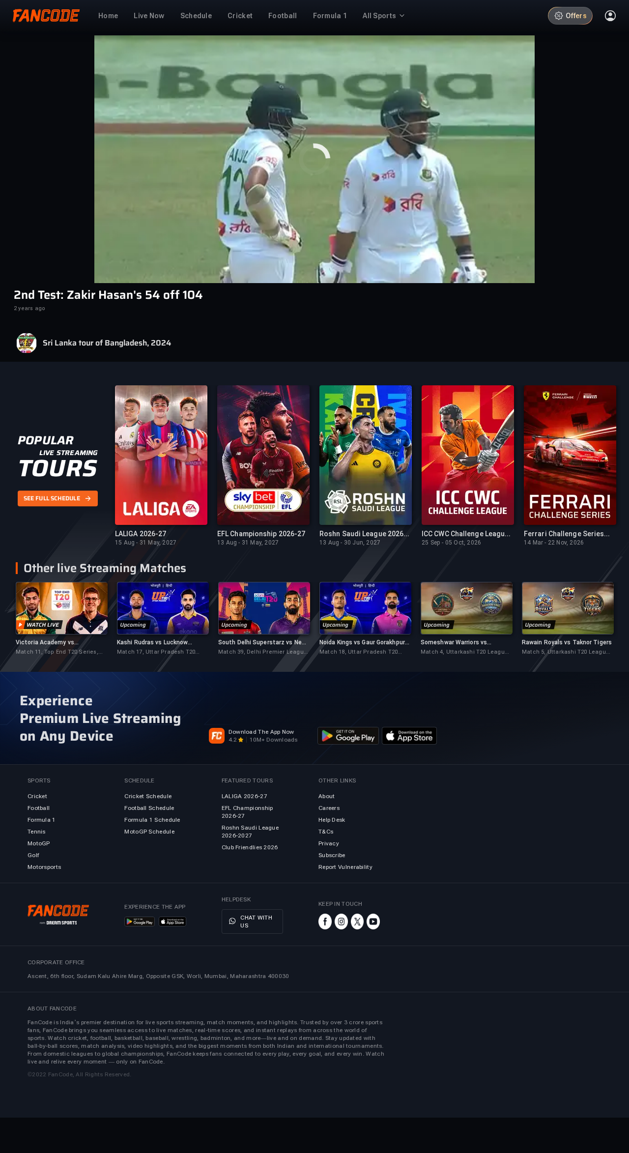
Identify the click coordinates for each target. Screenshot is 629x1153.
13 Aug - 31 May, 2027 (248, 542)
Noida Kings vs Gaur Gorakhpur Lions (362, 642)
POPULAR (45, 440)
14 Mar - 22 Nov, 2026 (554, 542)
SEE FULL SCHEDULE (52, 498)
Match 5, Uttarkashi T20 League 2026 (565, 652)
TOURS (57, 468)
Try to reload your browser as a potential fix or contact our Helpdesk (314, 128)
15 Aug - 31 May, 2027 (145, 542)
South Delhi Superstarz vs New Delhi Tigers (262, 642)
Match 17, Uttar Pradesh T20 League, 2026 (156, 652)
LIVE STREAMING (68, 452)
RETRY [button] (314, 161)
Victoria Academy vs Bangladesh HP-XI (45, 642)
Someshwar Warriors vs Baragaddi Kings (454, 642)
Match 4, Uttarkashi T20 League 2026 (464, 652)
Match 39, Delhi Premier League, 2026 (263, 652)
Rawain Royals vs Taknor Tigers (567, 642)
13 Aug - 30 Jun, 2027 (349, 542)
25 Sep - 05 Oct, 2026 (451, 542)
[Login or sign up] (610, 16)
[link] (61, 619)
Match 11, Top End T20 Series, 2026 (57, 652)
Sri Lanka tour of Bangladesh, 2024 (107, 343)
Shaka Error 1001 (314, 195)
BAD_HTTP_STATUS (314, 181)
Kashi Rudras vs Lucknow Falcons (152, 642)
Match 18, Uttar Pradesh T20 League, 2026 (358, 652)
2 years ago (29, 308)
